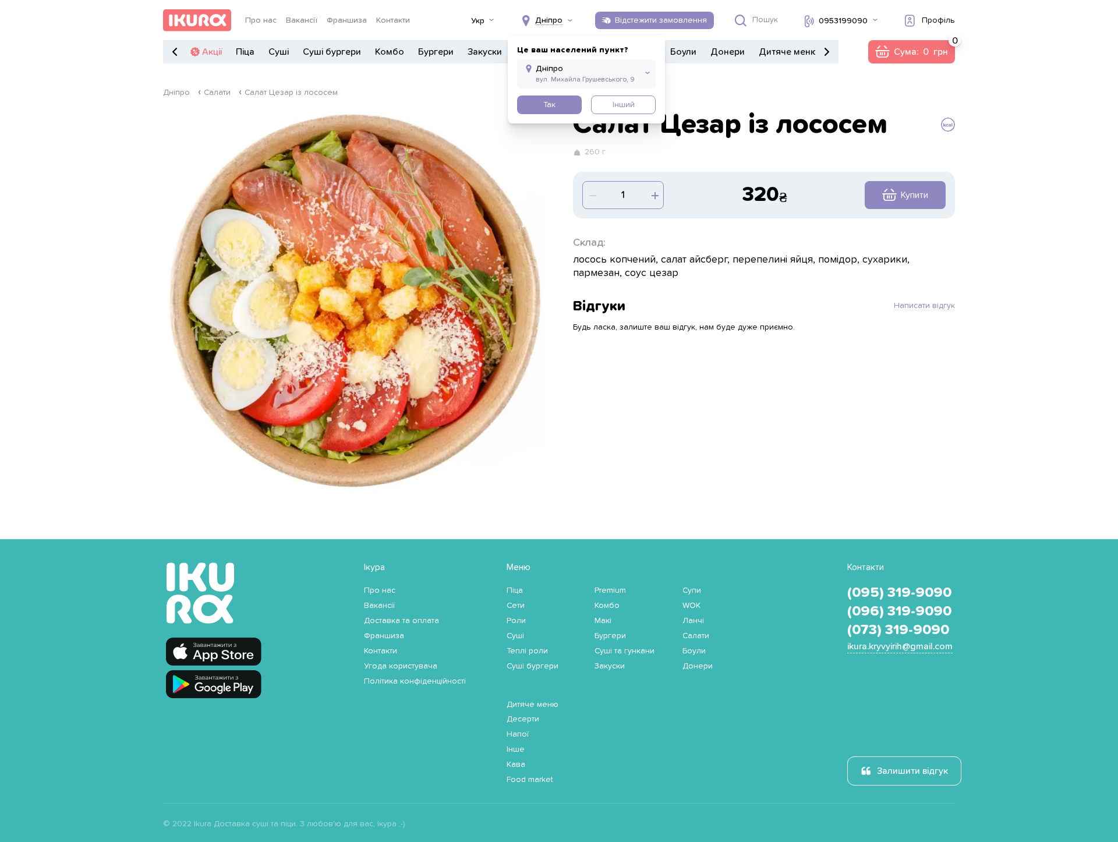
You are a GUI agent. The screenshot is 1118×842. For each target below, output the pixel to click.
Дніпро (176, 93)
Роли (516, 621)
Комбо (389, 51)
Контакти (393, 20)
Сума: (911, 51)
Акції (212, 51)
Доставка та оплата (401, 621)
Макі (603, 621)
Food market (530, 780)
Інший (624, 105)
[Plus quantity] (592, 195)
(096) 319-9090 (899, 611)
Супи (691, 590)
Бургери (436, 51)
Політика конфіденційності (415, 681)
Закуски (485, 51)
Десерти (523, 719)
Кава (516, 764)
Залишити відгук (912, 771)
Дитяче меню (788, 51)
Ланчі (693, 621)
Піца (245, 51)
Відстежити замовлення (661, 20)
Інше (516, 749)
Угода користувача (400, 666)
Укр (477, 21)
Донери (727, 51)
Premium (610, 590)
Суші (278, 51)
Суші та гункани (624, 651)
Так (549, 105)
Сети (516, 606)
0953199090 (843, 21)
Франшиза (347, 20)
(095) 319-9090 (899, 593)
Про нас (261, 20)
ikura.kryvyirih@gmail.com (900, 646)
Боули (683, 51)
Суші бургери (332, 51)
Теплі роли (527, 651)
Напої (518, 734)
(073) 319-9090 (898, 630)
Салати (217, 93)
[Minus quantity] (654, 195)
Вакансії (301, 20)
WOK (691, 606)
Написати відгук (924, 306)
